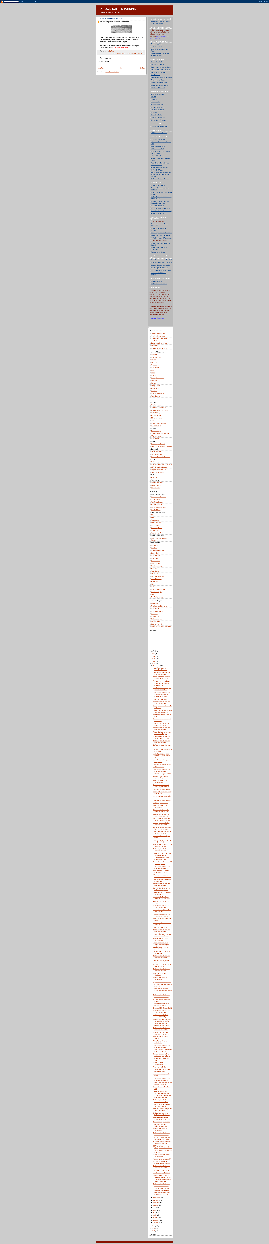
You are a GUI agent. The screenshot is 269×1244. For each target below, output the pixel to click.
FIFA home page (156, 462)
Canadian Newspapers (158, 333)
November (156, 1197)
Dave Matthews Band (157, 576)
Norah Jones (155, 571)
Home (121, 68)
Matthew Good (155, 561)
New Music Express (157, 502)
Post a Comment (104, 61)
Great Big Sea (155, 563)
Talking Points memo (157, 378)
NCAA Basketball (156, 454)
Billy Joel (154, 568)
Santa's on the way (158, 767)
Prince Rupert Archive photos (135, 53)
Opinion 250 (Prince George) (159, 85)
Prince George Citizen (158, 80)
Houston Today (155, 75)
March (155, 1217)
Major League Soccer (157, 472)
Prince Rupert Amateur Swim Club (161, 233)
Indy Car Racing (156, 485)
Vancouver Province (157, 104)
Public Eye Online (156, 115)
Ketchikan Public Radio (158, 88)
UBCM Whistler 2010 (157, 149)
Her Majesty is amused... (160, 803)
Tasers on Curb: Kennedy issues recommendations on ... (162, 990)
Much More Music (156, 523)
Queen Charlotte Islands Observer (161, 67)
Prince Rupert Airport (157, 213)
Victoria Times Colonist (158, 107)
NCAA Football (155, 438)
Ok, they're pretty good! (160, 696)
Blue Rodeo (154, 545)
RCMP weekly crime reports (159, 167)
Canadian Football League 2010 (160, 265)
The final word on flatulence (161, 681)
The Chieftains (155, 555)
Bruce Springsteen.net (158, 589)
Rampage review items (158, 146)
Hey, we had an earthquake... (162, 982)
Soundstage (154, 530)
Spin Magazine (155, 499)
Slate (152, 370)
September (156, 1202)
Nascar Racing (155, 488)
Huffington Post (156, 357)
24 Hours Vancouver (157, 109)
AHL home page (156, 415)
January (156, 1222)
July (154, 1207)
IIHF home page (156, 426)
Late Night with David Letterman (161, 627)
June (155, 1210)
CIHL (152, 420)
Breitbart (153, 375)
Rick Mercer (155, 603)
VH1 (152, 517)
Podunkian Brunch (156, 281)
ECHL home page (156, 418)
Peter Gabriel (155, 558)
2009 (153, 658)
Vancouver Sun (155, 102)
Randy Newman (156, 581)
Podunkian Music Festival (159, 284)
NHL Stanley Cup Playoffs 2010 (161, 270)
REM (152, 584)
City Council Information (158, 139)
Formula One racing (157, 482)
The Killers (154, 574)
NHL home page (156, 405)
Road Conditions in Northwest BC (161, 211)
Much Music (155, 520)
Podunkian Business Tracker (160, 179)
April (154, 1215)
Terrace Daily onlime (157, 64)
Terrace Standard (156, 62)
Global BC (154, 99)
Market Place (121, 53)
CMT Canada (155, 525)
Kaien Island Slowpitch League (160, 235)
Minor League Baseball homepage (161, 446)
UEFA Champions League (159, 467)
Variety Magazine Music (158, 507)
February (156, 1220)
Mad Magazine (155, 621)
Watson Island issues (157, 156)
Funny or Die (155, 616)
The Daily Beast (156, 367)
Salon (153, 373)
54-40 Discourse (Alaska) (159, 133)
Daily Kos (154, 362)
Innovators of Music (157, 533)
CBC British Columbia (157, 94)
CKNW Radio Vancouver (158, 120)
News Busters (155, 396)
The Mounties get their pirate (161, 1173)
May (154, 1212)
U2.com (153, 594)
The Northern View (156, 44)
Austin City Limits (156, 528)
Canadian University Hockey (159, 410)
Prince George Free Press (159, 82)
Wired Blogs (155, 388)
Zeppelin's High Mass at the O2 (162, 1008)
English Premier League (158, 470)
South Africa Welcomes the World (161, 260)
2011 (153, 653)
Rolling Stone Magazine (158, 497)
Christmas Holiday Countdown (162, 764)
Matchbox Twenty (156, 566)
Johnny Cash (155, 553)
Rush (152, 586)
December (156, 666)
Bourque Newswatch (157, 393)
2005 (153, 1228)
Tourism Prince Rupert (158, 252)
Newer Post (100, 68)
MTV (152, 515)
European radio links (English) (160, 343)
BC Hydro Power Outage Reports (161, 208)
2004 (153, 1231)
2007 (153, 663)
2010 (153, 656)
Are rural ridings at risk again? (162, 1159)
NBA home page (156, 451)
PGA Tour (154, 477)
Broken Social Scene (157, 550)
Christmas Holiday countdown (162, 789)
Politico (153, 360)
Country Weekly (156, 510)
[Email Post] (142, 51)
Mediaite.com (155, 365)
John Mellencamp (156, 579)
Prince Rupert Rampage (158, 423)
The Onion (154, 614)
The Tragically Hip (156, 592)
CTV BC (153, 97)
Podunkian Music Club (160, 699)
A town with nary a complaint (161, 1122)
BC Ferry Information (157, 206)
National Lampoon (156, 619)
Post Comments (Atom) (112, 72)
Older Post (142, 68)
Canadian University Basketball (160, 457)
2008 (153, 661)
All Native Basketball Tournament (161, 238)
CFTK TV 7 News (156, 46)
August (155, 1205)
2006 (153, 1226)
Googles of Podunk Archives (160, 126)
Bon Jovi (154, 548)
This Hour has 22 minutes (159, 606)
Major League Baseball (158, 444)
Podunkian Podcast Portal (159, 348)
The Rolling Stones (157, 597)
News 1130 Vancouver (158, 117)
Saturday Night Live (157, 624)
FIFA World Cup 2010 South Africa (161, 262)
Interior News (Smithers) (158, 72)
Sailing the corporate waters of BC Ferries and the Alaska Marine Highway (161, 174)
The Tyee (154, 112)
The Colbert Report (157, 611)
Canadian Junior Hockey (158, 407)
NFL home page (156, 436)
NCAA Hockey (155, 413)
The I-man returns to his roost (162, 1170)
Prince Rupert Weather (158, 185)
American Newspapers (158, 336)
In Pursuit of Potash (157, 170)
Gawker (153, 383)
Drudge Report (155, 385)
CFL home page (156, 431)
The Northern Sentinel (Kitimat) (160, 70)
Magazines (154, 345)
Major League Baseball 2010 (159, 268)
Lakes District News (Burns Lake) (161, 77)
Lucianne (154, 380)
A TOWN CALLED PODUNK (118, 8)
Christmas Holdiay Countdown (162, 774)
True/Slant (154, 354)
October (156, 1200)
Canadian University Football (160, 433)
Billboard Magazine (157, 504)
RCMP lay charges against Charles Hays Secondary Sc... (161, 755)
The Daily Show (156, 608)
